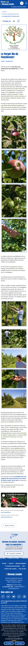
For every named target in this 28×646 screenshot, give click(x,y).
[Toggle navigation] (26, 4)
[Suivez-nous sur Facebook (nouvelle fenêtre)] (3, 597)
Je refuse (8, 643)
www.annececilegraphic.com (6, 517)
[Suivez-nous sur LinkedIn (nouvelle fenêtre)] (8, 597)
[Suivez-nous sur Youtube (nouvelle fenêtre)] (14, 597)
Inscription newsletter (15, 553)
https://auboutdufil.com (6, 512)
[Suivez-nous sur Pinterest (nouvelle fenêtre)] (24, 597)
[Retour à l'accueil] (5, 2)
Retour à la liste (9, 525)
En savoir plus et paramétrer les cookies (14, 639)
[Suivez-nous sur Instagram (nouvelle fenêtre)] (19, 597)
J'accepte (19, 643)
